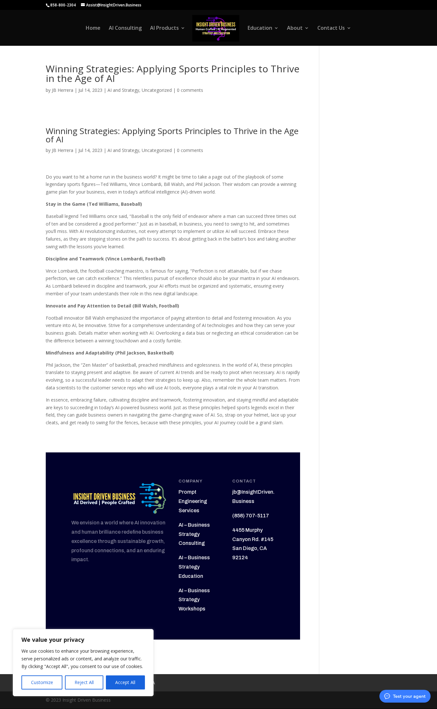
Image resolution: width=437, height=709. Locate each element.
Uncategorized (157, 90)
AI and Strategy (123, 90)
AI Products (164, 28)
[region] (83, 662)
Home (93, 28)
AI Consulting (125, 28)
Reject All (84, 682)
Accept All (125, 682)
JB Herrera (62, 90)
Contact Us (331, 28)
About (295, 28)
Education (260, 28)
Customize (42, 682)
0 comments (190, 90)
